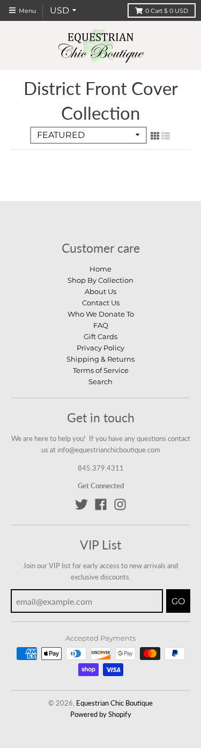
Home (100, 269)
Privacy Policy (100, 347)
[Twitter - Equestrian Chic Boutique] (81, 504)
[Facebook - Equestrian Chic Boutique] (100, 504)
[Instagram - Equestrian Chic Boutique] (120, 504)
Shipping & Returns (100, 359)
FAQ (100, 325)
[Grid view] (155, 135)
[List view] (165, 135)
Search (100, 381)
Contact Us (101, 302)
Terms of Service (101, 370)
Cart (166, 10)
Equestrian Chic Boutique (114, 703)
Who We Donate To (101, 314)
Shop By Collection (100, 280)
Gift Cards (100, 336)
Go (178, 601)
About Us (100, 291)
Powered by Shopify (100, 714)
